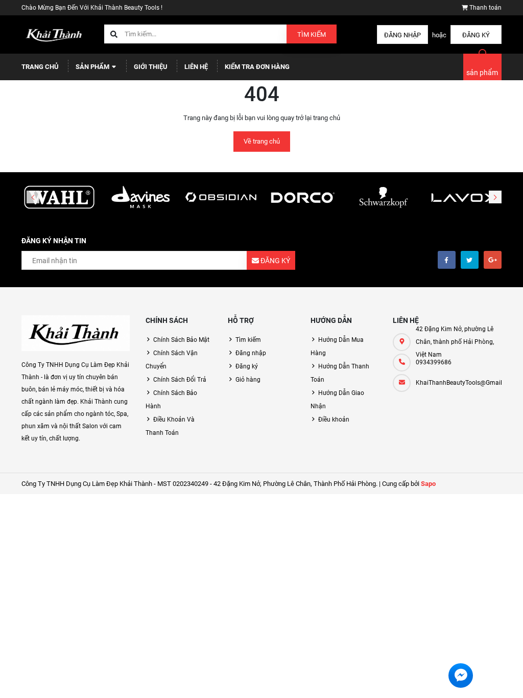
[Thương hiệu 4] (302, 197)
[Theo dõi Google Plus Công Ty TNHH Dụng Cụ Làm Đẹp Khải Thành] (493, 260)
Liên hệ (196, 67)
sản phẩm (482, 72)
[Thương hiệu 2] (140, 197)
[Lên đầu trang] (509, 678)
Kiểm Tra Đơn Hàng (257, 67)
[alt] (464, 197)
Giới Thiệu (151, 67)
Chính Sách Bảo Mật (181, 339)
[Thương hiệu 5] (382, 197)
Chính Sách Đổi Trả (179, 379)
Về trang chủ (262, 141)
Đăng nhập (402, 35)
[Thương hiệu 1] (59, 197)
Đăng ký (476, 35)
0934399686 (433, 362)
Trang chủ (40, 67)
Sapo (428, 483)
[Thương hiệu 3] (221, 197)
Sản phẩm (93, 67)
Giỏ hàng (247, 379)
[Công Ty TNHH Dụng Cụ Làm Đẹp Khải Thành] (75, 333)
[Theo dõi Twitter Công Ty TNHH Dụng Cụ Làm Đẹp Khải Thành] (470, 260)
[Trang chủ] (55, 34)
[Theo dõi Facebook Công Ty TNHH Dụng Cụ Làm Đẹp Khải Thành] (447, 260)
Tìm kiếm (311, 34)
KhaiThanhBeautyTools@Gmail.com (459, 382)
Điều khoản (333, 419)
